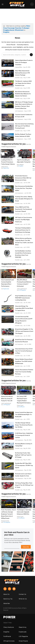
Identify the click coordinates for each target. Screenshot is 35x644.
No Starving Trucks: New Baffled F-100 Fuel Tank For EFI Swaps (23, 455)
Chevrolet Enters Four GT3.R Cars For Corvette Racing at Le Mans (23, 351)
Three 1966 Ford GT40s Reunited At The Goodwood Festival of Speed (23, 209)
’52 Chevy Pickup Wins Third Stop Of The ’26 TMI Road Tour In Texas (24, 485)
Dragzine (6, 32)
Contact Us (22, 594)
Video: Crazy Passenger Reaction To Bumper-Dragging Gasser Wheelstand (16, 28)
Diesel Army (22, 627)
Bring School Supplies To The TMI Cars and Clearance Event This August (24, 331)
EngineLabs (6, 168)
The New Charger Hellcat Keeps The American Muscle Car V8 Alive (23, 425)
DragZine (6, 632)
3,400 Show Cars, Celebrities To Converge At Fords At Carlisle (24, 435)
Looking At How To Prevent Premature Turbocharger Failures (8, 162)
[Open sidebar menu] (3, 4)
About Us (6, 594)
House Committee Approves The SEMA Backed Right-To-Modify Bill (23, 414)
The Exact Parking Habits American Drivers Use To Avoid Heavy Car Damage (23, 230)
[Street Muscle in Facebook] (9, 588)
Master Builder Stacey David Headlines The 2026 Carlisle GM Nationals (23, 361)
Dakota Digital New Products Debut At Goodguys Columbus (24, 62)
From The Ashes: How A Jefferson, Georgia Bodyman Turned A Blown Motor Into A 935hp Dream (8, 514)
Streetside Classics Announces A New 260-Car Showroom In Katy (23, 178)
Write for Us (23, 599)
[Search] (31, 54)
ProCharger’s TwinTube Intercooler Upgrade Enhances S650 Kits (24, 512)
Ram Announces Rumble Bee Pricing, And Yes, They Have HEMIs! (24, 188)
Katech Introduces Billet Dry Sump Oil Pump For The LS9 (7, 398)
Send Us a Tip (7, 599)
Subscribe (26, 547)
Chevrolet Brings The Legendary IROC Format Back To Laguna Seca (24, 308)
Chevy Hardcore (8, 627)
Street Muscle (23, 641)
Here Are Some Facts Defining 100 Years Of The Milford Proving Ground (24, 126)
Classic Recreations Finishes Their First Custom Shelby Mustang (24, 372)
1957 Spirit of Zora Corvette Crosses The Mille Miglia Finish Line (23, 219)
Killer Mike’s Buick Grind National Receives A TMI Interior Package (22, 73)
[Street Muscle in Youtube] (14, 588)
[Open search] (31, 4)
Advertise (6, 603)
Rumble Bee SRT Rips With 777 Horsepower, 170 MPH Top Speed (24, 465)
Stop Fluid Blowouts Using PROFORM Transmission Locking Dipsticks (23, 298)
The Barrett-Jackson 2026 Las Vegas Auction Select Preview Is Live (23, 83)
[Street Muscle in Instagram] (5, 588)
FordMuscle (21, 406)
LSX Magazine (22, 290)
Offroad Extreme (8, 641)
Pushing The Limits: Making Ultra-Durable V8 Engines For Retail (24, 199)
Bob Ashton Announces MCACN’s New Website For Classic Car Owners (23, 94)
